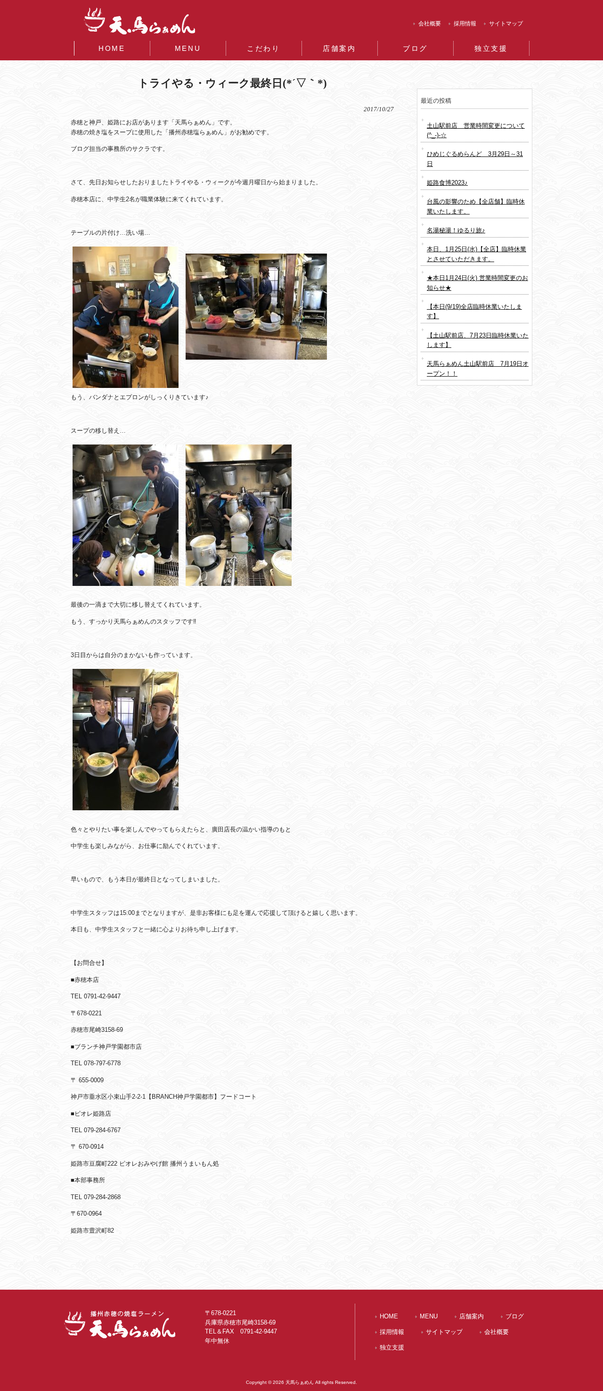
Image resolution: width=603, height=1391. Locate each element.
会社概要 (429, 23)
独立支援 (392, 1347)
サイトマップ (506, 23)
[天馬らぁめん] (142, 35)
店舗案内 (471, 1316)
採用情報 (465, 23)
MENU (429, 1316)
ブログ (514, 1316)
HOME (389, 1316)
